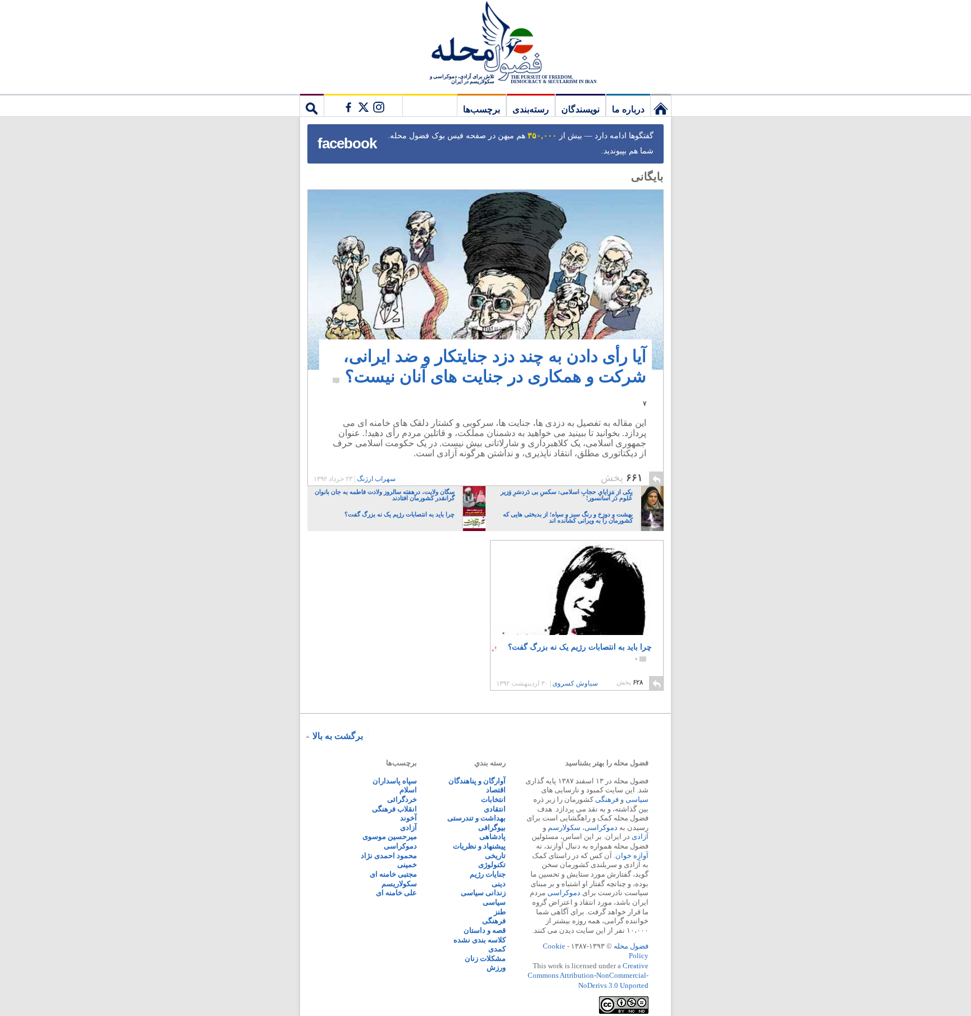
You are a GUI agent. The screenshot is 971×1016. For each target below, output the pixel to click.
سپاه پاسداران (395, 781)
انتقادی (495, 809)
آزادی (640, 836)
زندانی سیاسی (483, 892)
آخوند (408, 818)
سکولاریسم (399, 883)
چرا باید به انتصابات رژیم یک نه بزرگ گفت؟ (580, 653)
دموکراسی (601, 827)
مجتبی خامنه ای (393, 874)
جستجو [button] (312, 105)
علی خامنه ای (396, 892)
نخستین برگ (661, 105)
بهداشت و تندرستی (476, 818)
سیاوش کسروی (575, 683)
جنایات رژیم (488, 874)
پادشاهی (492, 836)
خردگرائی (402, 799)
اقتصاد (496, 790)
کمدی (497, 949)
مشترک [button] (363, 105)
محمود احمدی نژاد (389, 855)
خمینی (407, 864)
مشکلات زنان (485, 958)
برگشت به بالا (337, 736)
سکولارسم (564, 827)
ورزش (496, 967)
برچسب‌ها (481, 109)
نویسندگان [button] (580, 109)
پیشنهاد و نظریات (479, 846)
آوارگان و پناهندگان (477, 781)
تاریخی (495, 855)
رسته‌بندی (530, 109)
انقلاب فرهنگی (394, 809)
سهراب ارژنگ (376, 479)
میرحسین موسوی (389, 836)
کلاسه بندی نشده (479, 940)
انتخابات (493, 799)
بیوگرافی (492, 827)
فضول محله (485, 42)
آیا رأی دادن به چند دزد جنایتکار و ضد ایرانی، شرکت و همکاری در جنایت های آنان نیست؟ (494, 377)
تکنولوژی (492, 864)
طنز (500, 912)
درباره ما (628, 109)
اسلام (408, 790)
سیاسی (636, 799)
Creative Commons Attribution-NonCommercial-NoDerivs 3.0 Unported (588, 975)
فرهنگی (607, 799)
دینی (499, 883)
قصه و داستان (485, 930)
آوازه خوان (631, 855)
